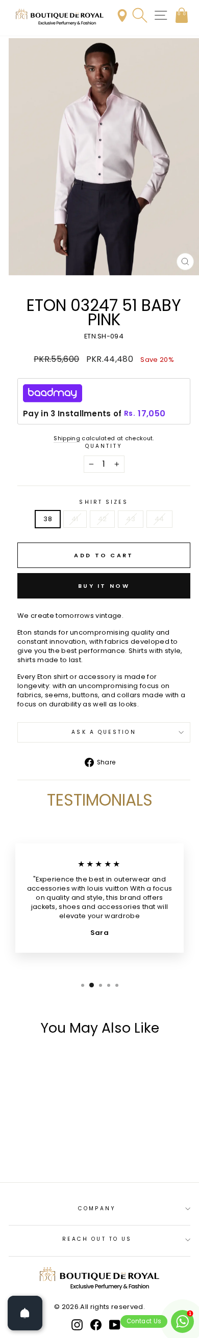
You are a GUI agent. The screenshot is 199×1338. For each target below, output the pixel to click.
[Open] (25, 1313)
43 (130, 519)
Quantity (104, 446)
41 (75, 519)
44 (159, 519)
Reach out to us (97, 1239)
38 (47, 519)
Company (97, 1208)
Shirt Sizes (103, 502)
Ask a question (103, 732)
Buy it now (104, 586)
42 (102, 519)
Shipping (67, 438)
